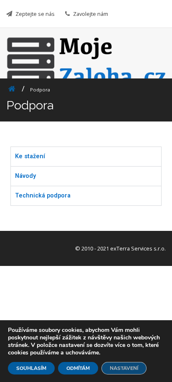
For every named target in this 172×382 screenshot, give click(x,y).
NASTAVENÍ (124, 368)
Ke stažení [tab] (30, 156)
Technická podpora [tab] (43, 195)
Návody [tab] (25, 176)
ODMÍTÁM (78, 368)
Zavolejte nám (90, 14)
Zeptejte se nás (35, 14)
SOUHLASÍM (31, 368)
